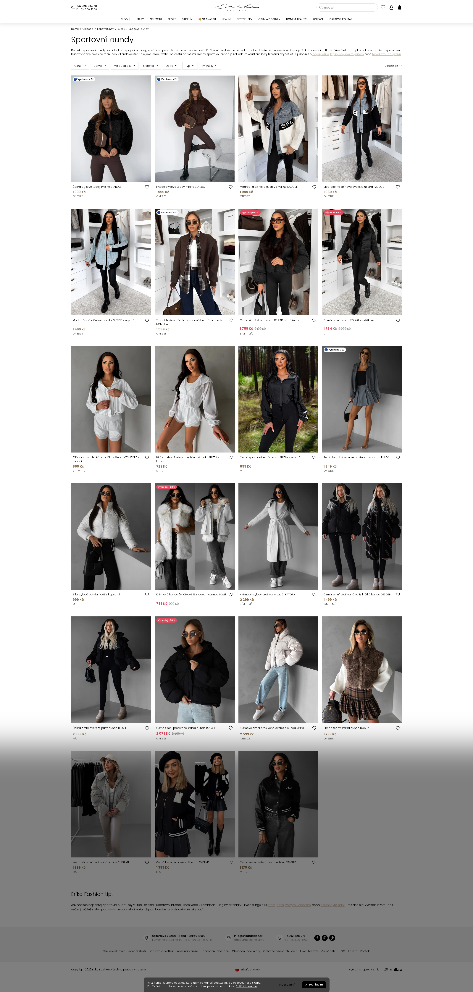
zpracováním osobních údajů (279, 525)
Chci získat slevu (264, 516)
